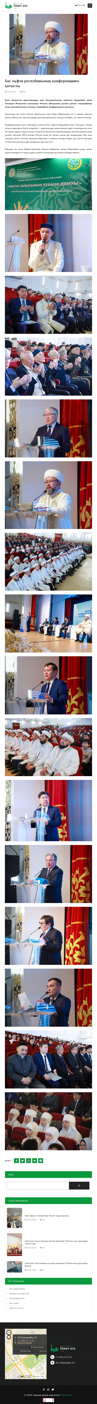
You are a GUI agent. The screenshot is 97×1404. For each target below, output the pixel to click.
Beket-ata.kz (66, 1395)
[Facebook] (16, 1160)
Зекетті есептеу (16, 1308)
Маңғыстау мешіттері (19, 1293)
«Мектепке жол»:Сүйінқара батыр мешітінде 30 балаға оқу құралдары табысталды (56, 1242)
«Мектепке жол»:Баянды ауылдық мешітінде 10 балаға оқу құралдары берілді (56, 1264)
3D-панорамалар (17, 1298)
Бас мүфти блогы (17, 1289)
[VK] (34, 1160)
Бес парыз (14, 1303)
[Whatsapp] (28, 1160)
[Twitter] (22, 1160)
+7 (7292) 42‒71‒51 (63, 1357)
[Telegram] (40, 1160)
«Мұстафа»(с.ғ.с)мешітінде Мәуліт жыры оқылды (47, 1216)
